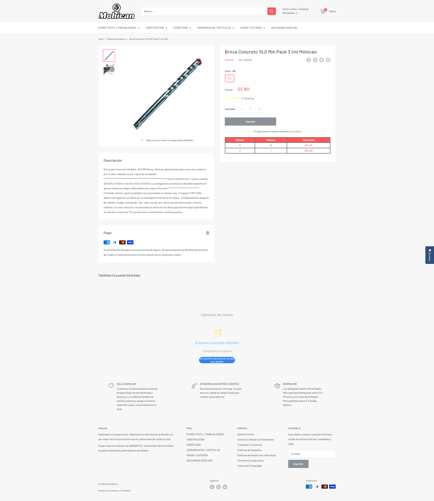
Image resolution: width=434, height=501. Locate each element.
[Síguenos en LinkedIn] (225, 487)
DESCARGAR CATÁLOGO (284, 27)
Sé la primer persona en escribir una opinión (217, 360)
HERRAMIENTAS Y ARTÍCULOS (214, 27)
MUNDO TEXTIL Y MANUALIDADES (117, 27)
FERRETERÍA (180, 27)
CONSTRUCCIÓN (155, 27)
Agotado (250, 121)
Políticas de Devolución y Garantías (256, 455)
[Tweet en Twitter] (321, 59)
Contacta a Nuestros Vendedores (255, 439)
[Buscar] (271, 11)
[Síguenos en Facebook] (212, 487)
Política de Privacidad (249, 465)
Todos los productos (116, 39)
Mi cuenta (289, 12)
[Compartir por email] (328, 59)
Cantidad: (230, 109)
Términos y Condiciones (250, 460)
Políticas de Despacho (249, 450)
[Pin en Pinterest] (315, 59)
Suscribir (298, 463)
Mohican (229, 60)
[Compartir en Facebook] (308, 59)
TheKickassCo (125, 491)
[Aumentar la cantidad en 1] (259, 109)
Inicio (100, 39)
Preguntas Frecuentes (249, 444)
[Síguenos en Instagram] (218, 487)
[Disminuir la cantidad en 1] (241, 109)
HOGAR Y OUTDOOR (251, 27)
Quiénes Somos (245, 434)
